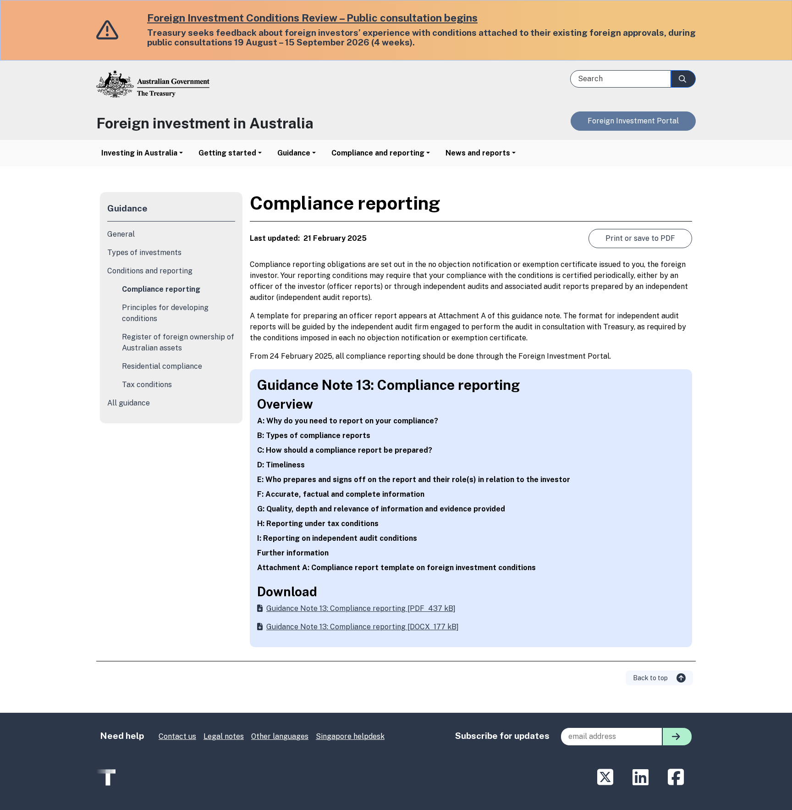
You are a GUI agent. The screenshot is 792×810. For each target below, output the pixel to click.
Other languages (279, 736)
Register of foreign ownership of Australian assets (178, 342)
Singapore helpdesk (350, 736)
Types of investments (144, 252)
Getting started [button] (227, 153)
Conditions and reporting (149, 270)
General (121, 234)
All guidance (128, 403)
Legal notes (224, 736)
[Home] (243, 91)
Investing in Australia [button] (139, 153)
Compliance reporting (161, 289)
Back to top (651, 678)
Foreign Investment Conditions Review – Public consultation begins (312, 17)
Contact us (177, 736)
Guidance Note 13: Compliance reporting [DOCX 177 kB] (362, 626)
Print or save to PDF (640, 238)
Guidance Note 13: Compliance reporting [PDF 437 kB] (361, 608)
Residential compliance (162, 366)
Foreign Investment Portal (633, 121)
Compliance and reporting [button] (377, 153)
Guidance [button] (293, 153)
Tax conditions (147, 384)
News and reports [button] (478, 153)
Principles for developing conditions (165, 313)
